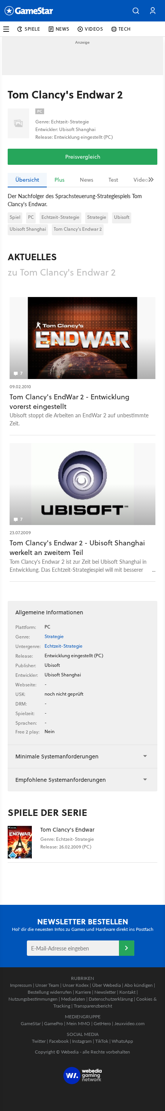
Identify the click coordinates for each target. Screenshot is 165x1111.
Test (113, 180)
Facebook (59, 1041)
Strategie (96, 217)
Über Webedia (106, 985)
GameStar (31, 1023)
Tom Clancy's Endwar (67, 829)
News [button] (62, 29)
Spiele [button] (32, 29)
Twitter (39, 1041)
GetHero (102, 1023)
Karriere (83, 992)
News (86, 180)
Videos (142, 180)
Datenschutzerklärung (111, 999)
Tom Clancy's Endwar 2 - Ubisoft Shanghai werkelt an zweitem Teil (77, 547)
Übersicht (27, 180)
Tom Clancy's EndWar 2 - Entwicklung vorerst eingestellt (69, 401)
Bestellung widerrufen (50, 992)
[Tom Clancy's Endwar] (24, 842)
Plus (59, 180)
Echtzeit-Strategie (60, 217)
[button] (136, 11)
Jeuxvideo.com (129, 1023)
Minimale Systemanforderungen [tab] (57, 756)
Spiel (15, 217)
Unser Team (47, 985)
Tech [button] (125, 29)
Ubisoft (121, 217)
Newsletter (105, 992)
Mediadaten (73, 999)
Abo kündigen (138, 985)
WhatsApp (122, 1041)
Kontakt (127, 992)
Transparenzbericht (93, 1006)
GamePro (53, 1023)
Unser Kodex (76, 985)
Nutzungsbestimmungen (33, 999)
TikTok (101, 1041)
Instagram (82, 1041)
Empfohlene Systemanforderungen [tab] (60, 780)
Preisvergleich (82, 157)
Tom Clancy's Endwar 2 (78, 229)
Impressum (21, 985)
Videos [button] (94, 29)
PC (31, 217)
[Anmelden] (126, 948)
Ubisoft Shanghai (28, 229)
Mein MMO (78, 1023)
